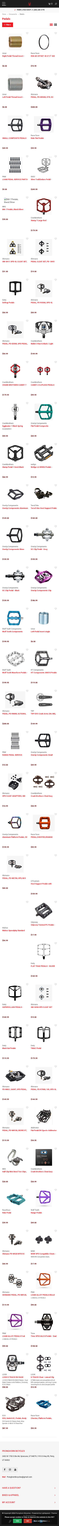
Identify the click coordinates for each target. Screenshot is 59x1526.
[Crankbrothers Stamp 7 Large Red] (44, 206)
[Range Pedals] (44, 1198)
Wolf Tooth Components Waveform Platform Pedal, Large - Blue (13, 632)
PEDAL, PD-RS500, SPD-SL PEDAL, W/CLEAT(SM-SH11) (42, 303)
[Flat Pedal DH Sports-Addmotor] (44, 1116)
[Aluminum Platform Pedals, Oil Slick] (15, 823)
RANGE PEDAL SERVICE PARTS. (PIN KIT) (12, 755)
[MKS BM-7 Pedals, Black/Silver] (15, 201)
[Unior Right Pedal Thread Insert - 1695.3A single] (15, 42)
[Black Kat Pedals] (15, 1034)
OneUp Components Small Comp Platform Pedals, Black (43, 755)
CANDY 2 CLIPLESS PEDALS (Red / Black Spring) (42, 385)
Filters (8, 25)
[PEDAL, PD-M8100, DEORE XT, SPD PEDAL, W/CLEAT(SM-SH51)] (15, 1116)
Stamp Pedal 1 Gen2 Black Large (13, 467)
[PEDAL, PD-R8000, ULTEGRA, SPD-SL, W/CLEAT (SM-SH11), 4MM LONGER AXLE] (15, 699)
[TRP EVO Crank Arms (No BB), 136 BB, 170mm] (44, 699)
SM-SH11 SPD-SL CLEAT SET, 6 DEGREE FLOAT (14, 262)
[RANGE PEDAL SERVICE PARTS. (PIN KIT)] (15, 741)
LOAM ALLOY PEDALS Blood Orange (43, 1295)
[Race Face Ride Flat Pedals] (44, 124)
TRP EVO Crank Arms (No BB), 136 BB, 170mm (43, 714)
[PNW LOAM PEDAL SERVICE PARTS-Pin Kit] (15, 165)
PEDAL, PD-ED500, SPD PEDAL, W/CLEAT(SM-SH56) (15, 344)
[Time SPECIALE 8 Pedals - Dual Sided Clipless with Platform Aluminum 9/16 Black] (44, 1322)
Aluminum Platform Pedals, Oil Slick (14, 837)
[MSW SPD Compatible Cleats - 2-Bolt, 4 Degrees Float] (44, 1240)
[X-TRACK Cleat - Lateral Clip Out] (44, 1363)
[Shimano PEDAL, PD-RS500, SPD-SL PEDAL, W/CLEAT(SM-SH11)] (44, 288)
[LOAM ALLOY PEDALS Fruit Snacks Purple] (15, 1322)
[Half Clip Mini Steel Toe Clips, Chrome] (15, 1157)
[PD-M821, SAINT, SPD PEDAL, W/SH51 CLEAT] (15, 1075)
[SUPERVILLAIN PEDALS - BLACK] (15, 993)
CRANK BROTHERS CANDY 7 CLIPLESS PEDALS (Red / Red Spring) (14, 385)
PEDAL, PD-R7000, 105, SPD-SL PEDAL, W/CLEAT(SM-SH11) (43, 1089)
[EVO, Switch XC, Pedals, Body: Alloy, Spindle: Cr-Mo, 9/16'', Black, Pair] (15, 1404)
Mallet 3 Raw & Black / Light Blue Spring (42, 344)
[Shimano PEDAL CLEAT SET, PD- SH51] (44, 247)
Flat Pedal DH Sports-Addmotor (44, 1130)
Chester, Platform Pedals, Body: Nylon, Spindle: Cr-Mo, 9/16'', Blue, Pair (42, 1418)
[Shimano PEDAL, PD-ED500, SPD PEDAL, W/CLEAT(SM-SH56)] (15, 329)
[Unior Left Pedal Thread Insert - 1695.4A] (15, 83)
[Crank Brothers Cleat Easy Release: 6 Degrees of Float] (44, 1157)
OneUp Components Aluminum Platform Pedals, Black (15, 508)
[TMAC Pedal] (44, 1034)
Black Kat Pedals (9, 1048)
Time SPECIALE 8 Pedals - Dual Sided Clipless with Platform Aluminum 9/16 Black (43, 1336)
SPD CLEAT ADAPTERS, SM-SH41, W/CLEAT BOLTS (14, 796)
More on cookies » (40, 1521)
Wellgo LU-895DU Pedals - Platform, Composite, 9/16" (42, 467)
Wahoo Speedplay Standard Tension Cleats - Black (13, 931)
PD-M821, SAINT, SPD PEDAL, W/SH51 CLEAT (14, 1089)
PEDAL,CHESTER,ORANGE (42, 837)
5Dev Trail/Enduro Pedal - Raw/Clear (41, 179)
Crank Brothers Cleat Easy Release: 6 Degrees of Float (42, 1172)
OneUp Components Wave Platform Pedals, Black (13, 549)
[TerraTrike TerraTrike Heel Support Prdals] (44, 494)
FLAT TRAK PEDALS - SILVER (43, 966)
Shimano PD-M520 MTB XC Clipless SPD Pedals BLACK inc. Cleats (13, 1254)
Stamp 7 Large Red (38, 221)
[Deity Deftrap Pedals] (15, 288)
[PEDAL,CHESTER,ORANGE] (44, 823)
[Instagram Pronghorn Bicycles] (9, 1469)
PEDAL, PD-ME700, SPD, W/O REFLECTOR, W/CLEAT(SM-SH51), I (14, 878)
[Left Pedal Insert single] (44, 617)
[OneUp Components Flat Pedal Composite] (44, 412)
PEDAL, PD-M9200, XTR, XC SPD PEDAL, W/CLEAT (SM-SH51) (42, 97)
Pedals (22, 14)
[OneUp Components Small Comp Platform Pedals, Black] (44, 741)
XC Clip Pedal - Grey (39, 549)
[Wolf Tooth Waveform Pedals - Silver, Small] (15, 658)
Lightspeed (45, 1513)
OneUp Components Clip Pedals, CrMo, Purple (41, 591)
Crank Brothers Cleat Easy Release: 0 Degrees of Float (42, 796)
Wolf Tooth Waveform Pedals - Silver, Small (14, 673)
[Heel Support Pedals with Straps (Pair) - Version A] (44, 867)
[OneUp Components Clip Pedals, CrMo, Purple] (44, 576)
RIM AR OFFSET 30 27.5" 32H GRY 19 (43, 56)
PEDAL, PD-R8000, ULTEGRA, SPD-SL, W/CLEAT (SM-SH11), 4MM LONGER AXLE (14, 714)
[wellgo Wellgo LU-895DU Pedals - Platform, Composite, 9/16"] (44, 453)
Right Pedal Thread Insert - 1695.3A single (13, 56)
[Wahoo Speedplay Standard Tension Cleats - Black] (15, 914)
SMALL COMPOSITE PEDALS (14, 138)
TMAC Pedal (36, 1048)
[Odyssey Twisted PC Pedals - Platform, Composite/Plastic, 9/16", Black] (44, 911)
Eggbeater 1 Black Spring (12, 426)
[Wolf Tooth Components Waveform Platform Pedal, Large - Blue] (15, 617)
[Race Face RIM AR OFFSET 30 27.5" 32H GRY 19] (44, 42)
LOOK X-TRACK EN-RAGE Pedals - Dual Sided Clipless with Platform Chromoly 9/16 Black (14, 1377)
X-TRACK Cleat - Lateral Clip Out (42, 1377)
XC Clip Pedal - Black (10, 591)
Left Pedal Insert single (40, 632)
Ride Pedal (6, 1213)
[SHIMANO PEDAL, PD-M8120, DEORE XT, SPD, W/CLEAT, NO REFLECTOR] (15, 1281)
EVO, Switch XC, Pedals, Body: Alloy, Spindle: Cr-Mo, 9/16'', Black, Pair (14, 1418)
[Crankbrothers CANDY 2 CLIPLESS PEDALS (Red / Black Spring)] (44, 371)
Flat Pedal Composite (39, 426)
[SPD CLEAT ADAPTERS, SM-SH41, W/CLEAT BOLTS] (15, 782)
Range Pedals (36, 1213)
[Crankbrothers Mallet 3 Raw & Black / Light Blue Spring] (44, 329)
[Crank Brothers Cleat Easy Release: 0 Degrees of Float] (44, 782)
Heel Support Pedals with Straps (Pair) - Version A (41, 884)
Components (13, 14)
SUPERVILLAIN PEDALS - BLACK (12, 1007)
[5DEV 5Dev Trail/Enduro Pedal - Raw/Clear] (44, 165)
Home (4, 14)
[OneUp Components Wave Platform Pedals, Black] (15, 535)
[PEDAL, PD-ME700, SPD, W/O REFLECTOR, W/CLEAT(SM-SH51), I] (15, 864)
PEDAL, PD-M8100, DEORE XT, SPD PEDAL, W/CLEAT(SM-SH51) (14, 1130)
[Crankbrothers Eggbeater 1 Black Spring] (15, 412)
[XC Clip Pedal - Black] (15, 576)
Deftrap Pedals (8, 303)
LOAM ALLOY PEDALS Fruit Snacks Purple (13, 1336)
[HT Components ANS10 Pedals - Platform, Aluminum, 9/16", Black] (44, 658)
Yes (17, 1521)
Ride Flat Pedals (37, 138)
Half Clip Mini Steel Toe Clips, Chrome (14, 1172)
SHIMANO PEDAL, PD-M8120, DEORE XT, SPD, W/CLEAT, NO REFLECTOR (14, 1295)
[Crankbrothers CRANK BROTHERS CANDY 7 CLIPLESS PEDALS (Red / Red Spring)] (15, 371)
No (27, 1521)
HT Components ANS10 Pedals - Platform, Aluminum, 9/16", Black (44, 673)
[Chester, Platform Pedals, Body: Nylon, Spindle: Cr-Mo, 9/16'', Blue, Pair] (44, 1404)
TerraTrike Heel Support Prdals (44, 508)
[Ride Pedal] (15, 1198)
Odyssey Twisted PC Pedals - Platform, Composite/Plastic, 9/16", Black (43, 925)
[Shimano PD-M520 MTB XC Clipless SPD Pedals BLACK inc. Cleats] (15, 1240)
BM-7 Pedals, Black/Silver (12, 209)
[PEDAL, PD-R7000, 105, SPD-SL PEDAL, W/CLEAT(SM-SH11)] (44, 1075)
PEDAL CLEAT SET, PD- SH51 (43, 262)
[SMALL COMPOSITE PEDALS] (15, 124)
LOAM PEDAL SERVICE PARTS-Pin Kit (15, 179)
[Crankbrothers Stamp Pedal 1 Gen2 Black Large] (15, 453)
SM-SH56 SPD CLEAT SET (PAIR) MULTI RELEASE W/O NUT (42, 1007)
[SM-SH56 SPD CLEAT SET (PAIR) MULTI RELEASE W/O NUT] (44, 993)
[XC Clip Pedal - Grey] (44, 535)
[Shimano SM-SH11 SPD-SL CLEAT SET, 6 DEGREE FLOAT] (15, 247)
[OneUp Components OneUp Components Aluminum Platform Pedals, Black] (15, 494)
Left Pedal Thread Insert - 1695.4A (12, 97)
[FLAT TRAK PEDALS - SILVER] (44, 952)
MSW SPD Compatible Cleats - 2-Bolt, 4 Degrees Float (43, 1254)
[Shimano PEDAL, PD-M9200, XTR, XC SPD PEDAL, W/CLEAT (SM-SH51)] (44, 83)
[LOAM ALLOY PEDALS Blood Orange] (44, 1281)
